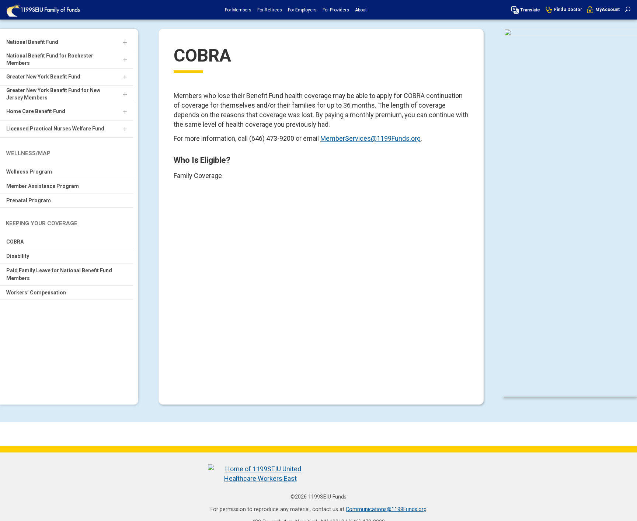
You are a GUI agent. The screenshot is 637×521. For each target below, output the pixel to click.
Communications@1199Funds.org (386, 509)
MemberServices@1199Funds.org (370, 138)
